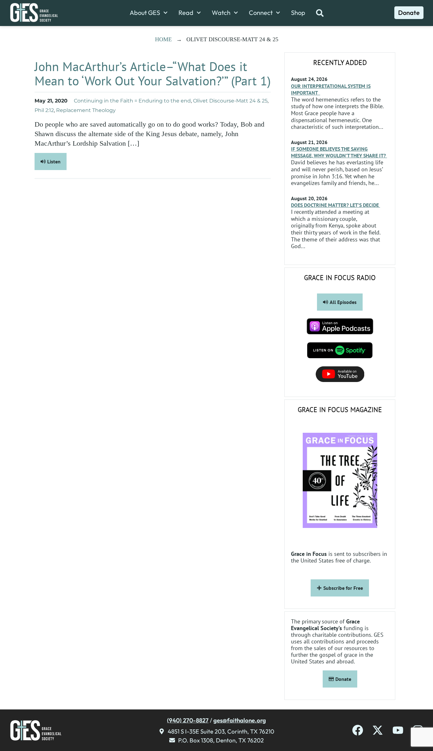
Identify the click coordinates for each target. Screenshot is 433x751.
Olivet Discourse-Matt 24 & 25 (230, 101)
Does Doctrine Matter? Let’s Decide (335, 205)
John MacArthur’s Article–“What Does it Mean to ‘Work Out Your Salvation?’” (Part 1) (153, 73)
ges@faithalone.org (239, 720)
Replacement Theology (86, 110)
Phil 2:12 (44, 110)
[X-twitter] (377, 730)
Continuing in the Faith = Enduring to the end (132, 101)
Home (163, 39)
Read (185, 13)
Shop (298, 13)
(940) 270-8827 (188, 720)
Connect (261, 13)
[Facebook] (357, 730)
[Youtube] (398, 730)
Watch (221, 13)
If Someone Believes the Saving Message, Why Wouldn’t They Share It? (339, 152)
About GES (145, 13)
